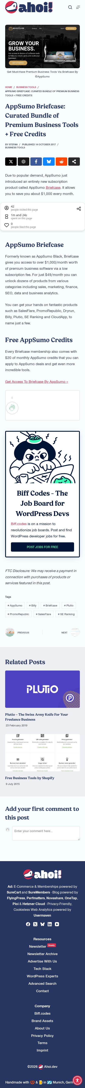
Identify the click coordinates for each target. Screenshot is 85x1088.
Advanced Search (42, 983)
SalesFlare (43, 614)
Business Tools (15, 147)
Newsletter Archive (42, 953)
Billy (32, 605)
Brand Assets (42, 1020)
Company (42, 1006)
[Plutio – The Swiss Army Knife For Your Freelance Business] (42, 689)
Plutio (68, 605)
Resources (42, 939)
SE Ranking (66, 614)
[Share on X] (11, 161)
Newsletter (42, 946)
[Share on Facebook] (36, 161)
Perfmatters (36, 898)
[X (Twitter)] (35, 924)
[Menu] (78, 7)
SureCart (14, 892)
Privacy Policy (42, 1035)
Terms (42, 1042)
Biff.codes (19, 523)
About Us (42, 1028)
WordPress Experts (42, 976)
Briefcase (53, 187)
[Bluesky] (42, 924)
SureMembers (39, 892)
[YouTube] (57, 924)
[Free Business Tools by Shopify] (42, 752)
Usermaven (42, 915)
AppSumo (15, 605)
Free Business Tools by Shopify (29, 778)
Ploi (16, 903)
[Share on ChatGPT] (23, 161)
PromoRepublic (18, 614)
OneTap (71, 898)
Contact (42, 990)
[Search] (70, 7)
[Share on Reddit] (61, 161)
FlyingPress (16, 898)
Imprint (42, 1050)
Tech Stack (42, 968)
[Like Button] (12, 408)
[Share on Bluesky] (48, 161)
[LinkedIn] (50, 924)
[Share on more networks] (74, 161)
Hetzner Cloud (33, 903)
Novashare (54, 898)
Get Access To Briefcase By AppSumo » (36, 381)
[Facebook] (28, 924)
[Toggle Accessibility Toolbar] (77, 1080)
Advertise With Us (42, 961)
